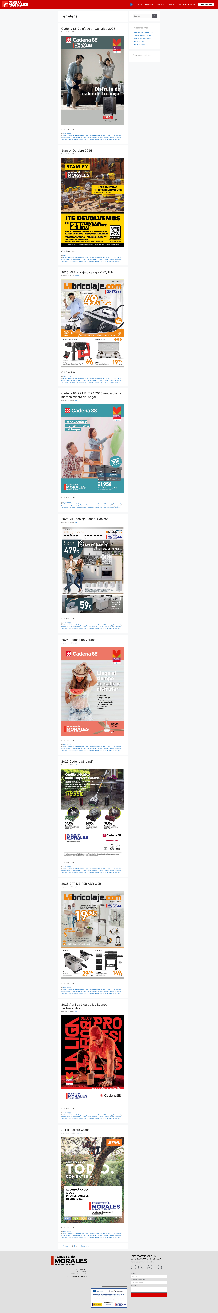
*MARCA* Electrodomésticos (143, 38)
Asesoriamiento (93, 135)
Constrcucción (117, 135)
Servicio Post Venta (100, 139)
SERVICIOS (160, 4)
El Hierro (83, 137)
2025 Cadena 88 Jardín (77, 761)
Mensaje (133, 1286)
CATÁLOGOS (149, 4)
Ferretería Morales (109, 137)
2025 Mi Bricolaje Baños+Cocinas (84, 519)
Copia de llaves (65, 137)
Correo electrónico (138, 1280)
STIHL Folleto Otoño (75, 1130)
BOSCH (105, 135)
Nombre (133, 1274)
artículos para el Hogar (81, 135)
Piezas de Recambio (75, 139)
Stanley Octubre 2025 (76, 150)
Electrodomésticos (92, 137)
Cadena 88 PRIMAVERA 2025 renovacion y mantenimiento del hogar (91, 395)
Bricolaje (110, 135)
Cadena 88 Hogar (139, 44)
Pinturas (83, 139)
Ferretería (100, 137)
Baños (100, 135)
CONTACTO (170, 4)
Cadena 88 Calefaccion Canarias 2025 (88, 28)
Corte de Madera (75, 137)
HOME (140, 4)
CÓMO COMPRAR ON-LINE (186, 4)
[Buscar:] (142, 16)
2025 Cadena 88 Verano (78, 640)
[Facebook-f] (131, 4)
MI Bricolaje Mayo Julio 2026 (142, 35)
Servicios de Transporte (113, 139)
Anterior (65, 1246)
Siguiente (85, 1246)
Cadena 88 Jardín (139, 41)
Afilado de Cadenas (69, 135)
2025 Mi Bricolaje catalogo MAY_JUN (87, 272)
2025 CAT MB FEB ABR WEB (81, 883)
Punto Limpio (90, 139)
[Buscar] (154, 16)
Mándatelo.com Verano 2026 (143, 33)
